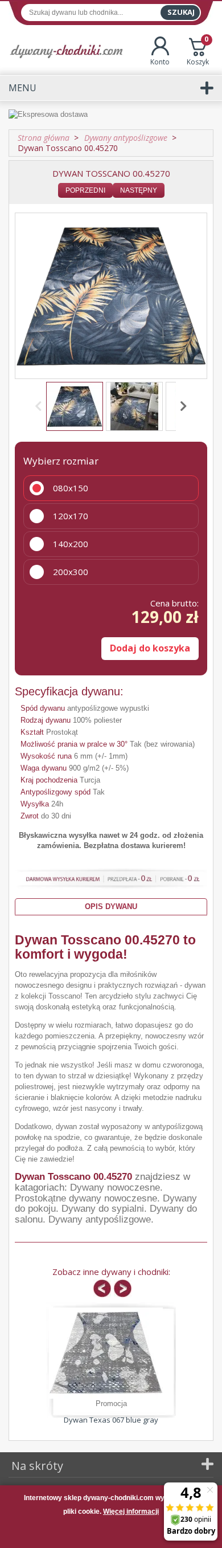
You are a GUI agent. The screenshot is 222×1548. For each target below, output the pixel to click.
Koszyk (198, 51)
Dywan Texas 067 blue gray (111, 1420)
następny (138, 190)
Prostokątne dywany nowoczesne (86, 1198)
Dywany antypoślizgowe (99, 1219)
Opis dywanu (111, 906)
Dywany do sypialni (102, 1208)
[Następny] (181, 406)
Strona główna (43, 137)
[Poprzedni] (40, 406)
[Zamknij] (111, 1533)
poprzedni (85, 190)
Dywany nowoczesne (115, 1187)
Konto (160, 62)
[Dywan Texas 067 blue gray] (106, 1353)
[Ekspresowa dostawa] (111, 115)
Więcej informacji (131, 1512)
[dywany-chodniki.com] (66, 51)
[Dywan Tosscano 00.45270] (74, 406)
